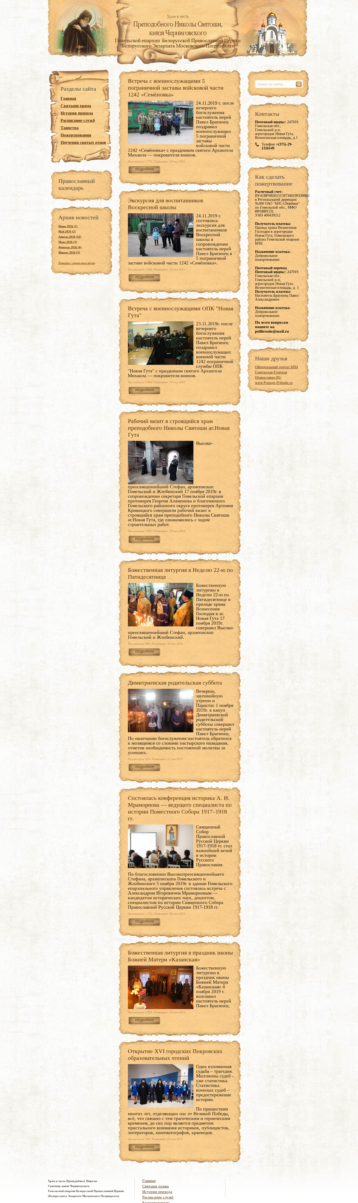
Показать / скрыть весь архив (76, 262)
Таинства (70, 128)
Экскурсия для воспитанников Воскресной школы (165, 203)
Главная (68, 98)
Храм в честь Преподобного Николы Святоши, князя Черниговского (179, 26)
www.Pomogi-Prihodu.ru (273, 383)
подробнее (144, 169)
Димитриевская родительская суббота (175, 682)
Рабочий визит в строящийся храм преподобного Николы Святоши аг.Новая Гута (179, 428)
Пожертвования (76, 135)
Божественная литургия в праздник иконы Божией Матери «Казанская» (180, 956)
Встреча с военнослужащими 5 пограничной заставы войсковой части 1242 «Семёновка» (176, 88)
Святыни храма (76, 106)
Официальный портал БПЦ (276, 367)
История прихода (77, 113)
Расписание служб (78, 120)
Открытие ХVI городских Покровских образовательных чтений (175, 1054)
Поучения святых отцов (83, 142)
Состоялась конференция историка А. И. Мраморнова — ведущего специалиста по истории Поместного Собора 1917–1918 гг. (180, 808)
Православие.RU (268, 378)
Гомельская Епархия (271, 372)
